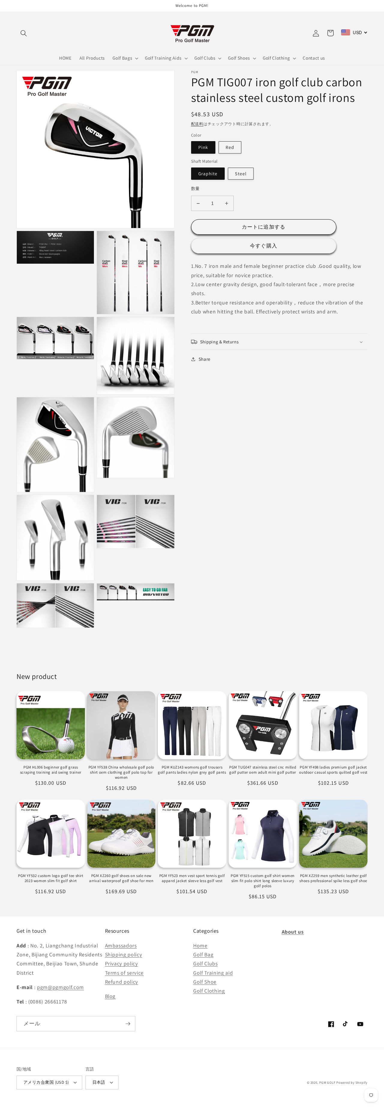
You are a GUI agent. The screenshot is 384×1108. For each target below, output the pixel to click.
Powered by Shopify (352, 1082)
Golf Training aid (213, 972)
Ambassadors (121, 945)
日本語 (98, 1082)
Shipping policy (123, 954)
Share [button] (205, 359)
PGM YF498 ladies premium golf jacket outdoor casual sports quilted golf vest (333, 770)
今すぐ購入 (263, 245)
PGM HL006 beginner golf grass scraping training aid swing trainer (50, 770)
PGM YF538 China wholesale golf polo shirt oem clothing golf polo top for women (121, 772)
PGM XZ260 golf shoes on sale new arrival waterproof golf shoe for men (121, 878)
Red (230, 147)
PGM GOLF (327, 1082)
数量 (195, 188)
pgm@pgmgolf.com (60, 987)
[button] (23, 33)
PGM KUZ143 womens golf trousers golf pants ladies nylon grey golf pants (192, 770)
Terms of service (124, 972)
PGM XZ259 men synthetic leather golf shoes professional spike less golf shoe (333, 878)
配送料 (197, 123)
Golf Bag (203, 954)
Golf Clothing (209, 990)
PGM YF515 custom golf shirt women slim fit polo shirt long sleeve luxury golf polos (263, 880)
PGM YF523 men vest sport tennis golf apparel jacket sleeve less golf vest (192, 878)
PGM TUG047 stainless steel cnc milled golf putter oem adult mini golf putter (262, 770)
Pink (203, 147)
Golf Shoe (205, 981)
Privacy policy (121, 963)
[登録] (128, 1024)
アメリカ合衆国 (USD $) (46, 1082)
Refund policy (121, 981)
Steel (241, 173)
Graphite (208, 173)
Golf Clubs (205, 963)
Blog (110, 996)
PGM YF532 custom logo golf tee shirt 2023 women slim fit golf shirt (50, 878)
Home (200, 945)
